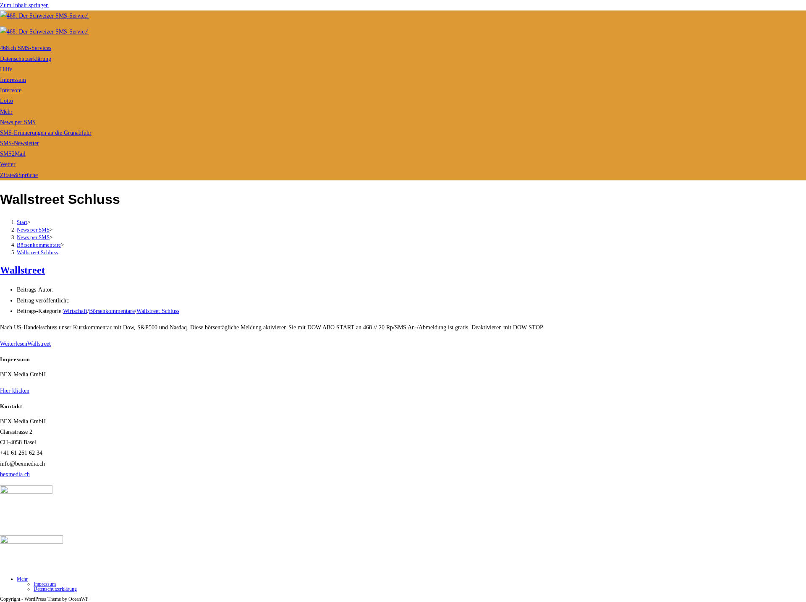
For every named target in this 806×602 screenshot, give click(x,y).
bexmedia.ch (15, 474)
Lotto (6, 101)
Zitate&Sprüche (19, 175)
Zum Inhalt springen (24, 5)
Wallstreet (22, 270)
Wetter (8, 164)
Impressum (13, 80)
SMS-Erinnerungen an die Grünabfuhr (46, 133)
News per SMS (18, 122)
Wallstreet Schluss (37, 252)
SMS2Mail (13, 154)
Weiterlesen (25, 344)
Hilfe (6, 69)
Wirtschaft (75, 311)
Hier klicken (14, 391)
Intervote (10, 90)
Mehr (6, 112)
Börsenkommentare (112, 311)
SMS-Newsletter (19, 143)
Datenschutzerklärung (25, 59)
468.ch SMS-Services (25, 48)
